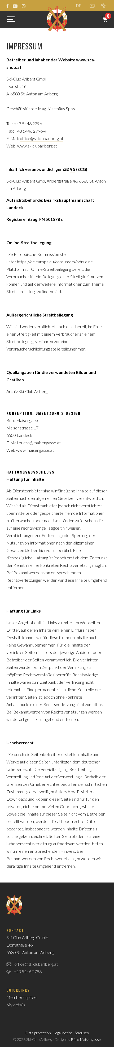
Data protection (38, 1033)
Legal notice (63, 1033)
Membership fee (21, 997)
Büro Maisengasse (86, 1039)
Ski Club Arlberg (57, 19)
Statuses (82, 1033)
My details (15, 1004)
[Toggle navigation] (10, 20)
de (78, 5)
